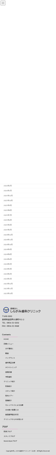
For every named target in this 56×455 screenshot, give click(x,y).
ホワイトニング (11, 367)
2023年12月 (8, 284)
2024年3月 (8, 269)
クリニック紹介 (9, 381)
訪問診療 (8, 372)
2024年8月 (8, 254)
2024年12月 (8, 235)
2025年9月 (8, 205)
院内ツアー (9, 396)
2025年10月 (8, 200)
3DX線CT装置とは (12, 410)
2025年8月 (8, 210)
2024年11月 (8, 240)
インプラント (10, 358)
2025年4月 (8, 225)
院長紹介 (8, 386)
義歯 (7, 353)
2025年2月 (8, 230)
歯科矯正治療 (10, 363)
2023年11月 (8, 289)
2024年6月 (8, 259)
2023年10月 (8, 293)
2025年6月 (8, 220)
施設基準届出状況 (11, 414)
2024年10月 (8, 244)
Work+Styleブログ (10, 441)
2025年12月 (8, 196)
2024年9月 (8, 249)
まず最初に (9, 349)
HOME (6, 339)
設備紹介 (8, 400)
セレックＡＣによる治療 (14, 405)
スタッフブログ (9, 436)
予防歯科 (8, 377)
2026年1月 (8, 191)
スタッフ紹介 (10, 391)
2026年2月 (8, 186)
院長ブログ (8, 431)
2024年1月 (8, 279)
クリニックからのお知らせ (13, 419)
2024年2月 (8, 274)
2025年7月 (8, 215)
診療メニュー (8, 344)
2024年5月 (8, 264)
